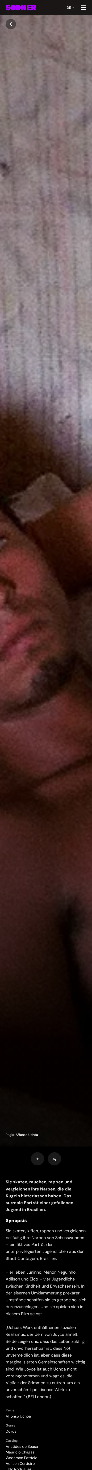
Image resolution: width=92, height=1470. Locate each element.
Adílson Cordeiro (20, 1463)
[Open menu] (83, 7)
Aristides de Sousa (22, 1446)
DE (69, 7)
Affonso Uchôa (27, 1135)
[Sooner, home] (21, 8)
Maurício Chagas (20, 1452)
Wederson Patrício (21, 1457)
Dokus (11, 1431)
